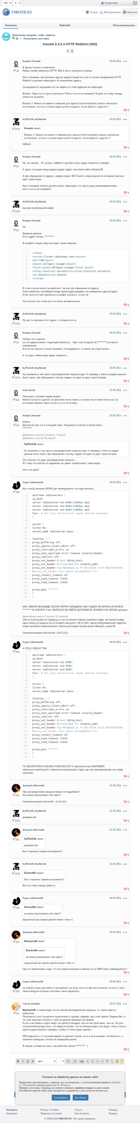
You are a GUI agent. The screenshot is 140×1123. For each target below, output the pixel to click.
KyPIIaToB (28, 119)
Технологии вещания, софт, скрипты (33, 35)
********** (49, 236)
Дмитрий (27, 785)
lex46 (25, 390)
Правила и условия (51, 1113)
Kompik (26, 61)
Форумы (113, 1113)
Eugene (26, 482)
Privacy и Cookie (49, 1109)
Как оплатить (82, 1113)
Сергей (26, 1003)
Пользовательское (124, 25)
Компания (11, 1113)
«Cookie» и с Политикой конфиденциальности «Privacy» (70, 1084)
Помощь (113, 1109)
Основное (11, 25)
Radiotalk (65, 25)
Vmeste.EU (21, 12)
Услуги (78, 1109)
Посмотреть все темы (36, 38)
